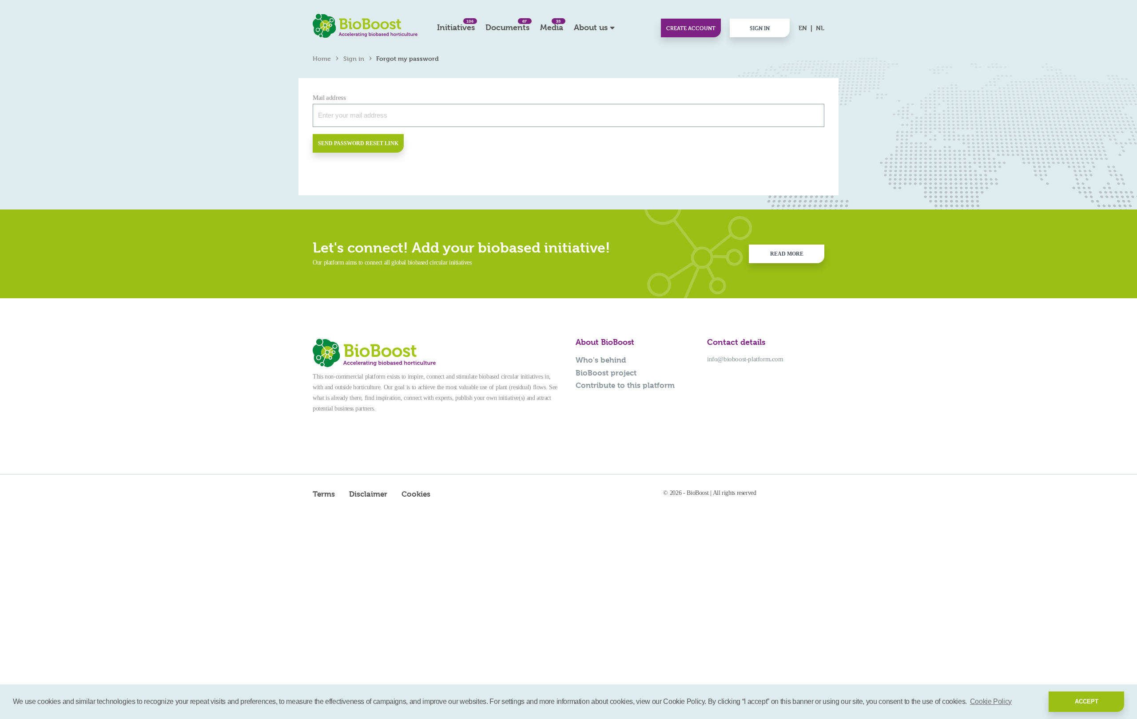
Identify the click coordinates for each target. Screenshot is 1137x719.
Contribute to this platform (625, 385)
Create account (691, 28)
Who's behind (601, 360)
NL (820, 28)
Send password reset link (358, 143)
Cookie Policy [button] (991, 701)
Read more (786, 254)
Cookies (416, 494)
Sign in (760, 28)
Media (551, 25)
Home (322, 58)
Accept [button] (1086, 701)
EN (803, 28)
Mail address (329, 97)
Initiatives (456, 25)
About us (591, 27)
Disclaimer (368, 494)
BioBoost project (606, 372)
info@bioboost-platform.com (745, 359)
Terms (324, 494)
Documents (507, 25)
